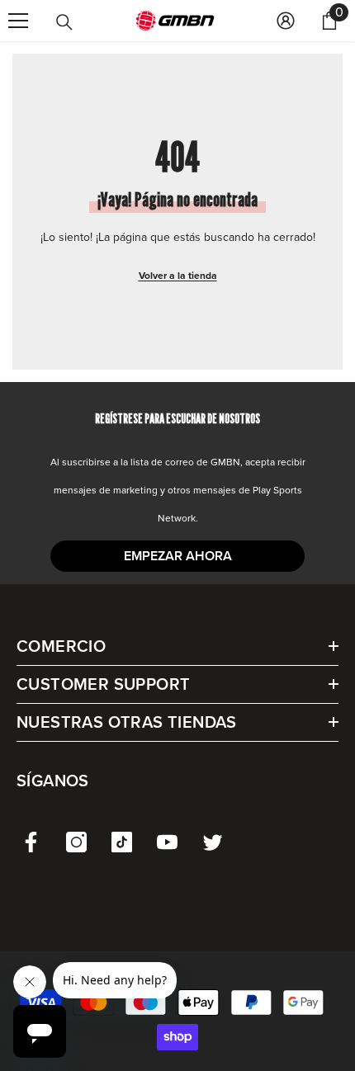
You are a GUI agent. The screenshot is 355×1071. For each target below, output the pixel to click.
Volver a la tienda (178, 275)
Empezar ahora (178, 555)
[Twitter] (212, 842)
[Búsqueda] (64, 22)
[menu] (18, 21)
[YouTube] (167, 842)
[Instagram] (76, 842)
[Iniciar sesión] (285, 20)
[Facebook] (31, 842)
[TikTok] (121, 842)
